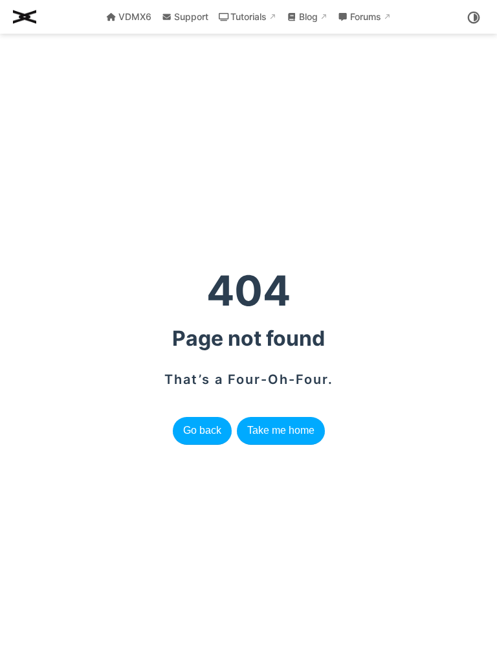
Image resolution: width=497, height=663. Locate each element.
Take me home (281, 430)
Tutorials (248, 16)
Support (191, 16)
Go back (202, 430)
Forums (365, 16)
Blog (308, 16)
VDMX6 (134, 16)
